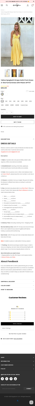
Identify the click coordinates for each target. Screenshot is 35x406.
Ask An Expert (18, 338)
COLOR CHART (5, 285)
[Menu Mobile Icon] (2, 5)
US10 (22, 101)
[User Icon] (28, 5)
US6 (14, 101)
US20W (17, 105)
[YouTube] (15, 378)
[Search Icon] (7, 5)
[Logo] (17, 5)
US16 (2, 105)
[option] (17, 42)
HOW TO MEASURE (7, 289)
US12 (26, 101)
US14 (30, 101)
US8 (18, 101)
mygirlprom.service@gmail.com (10, 152)
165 (4, 126)
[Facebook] (2, 378)
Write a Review (17, 324)
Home (2, 10)
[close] (33, 1)
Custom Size (24, 105)
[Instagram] (6, 378)
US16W (7, 105)
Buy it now (17, 122)
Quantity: (3, 109)
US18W (12, 105)
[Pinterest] (11, 378)
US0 (2, 101)
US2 (6, 101)
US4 (10, 101)
